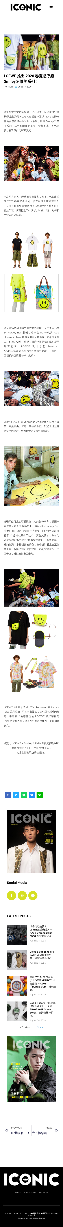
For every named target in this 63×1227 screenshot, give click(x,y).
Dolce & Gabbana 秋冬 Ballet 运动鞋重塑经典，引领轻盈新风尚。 (42, 955)
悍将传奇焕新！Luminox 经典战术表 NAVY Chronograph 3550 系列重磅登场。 (42, 931)
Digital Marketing (39, 1218)
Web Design (29, 1218)
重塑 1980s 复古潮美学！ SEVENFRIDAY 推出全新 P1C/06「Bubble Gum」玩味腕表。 (43, 983)
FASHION (8, 86)
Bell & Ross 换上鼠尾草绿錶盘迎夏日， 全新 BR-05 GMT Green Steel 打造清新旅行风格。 (43, 1009)
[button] (51, 7)
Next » (40, 1027)
